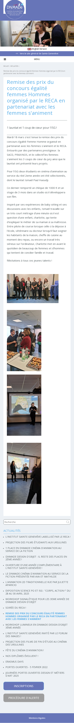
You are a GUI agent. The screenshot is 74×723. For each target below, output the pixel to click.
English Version (39, 48)
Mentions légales (37, 718)
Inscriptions (23, 686)
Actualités (14, 66)
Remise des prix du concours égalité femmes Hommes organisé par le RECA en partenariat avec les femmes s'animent (34, 72)
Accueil (6, 66)
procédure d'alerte (23, 698)
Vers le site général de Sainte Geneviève (39, 53)
